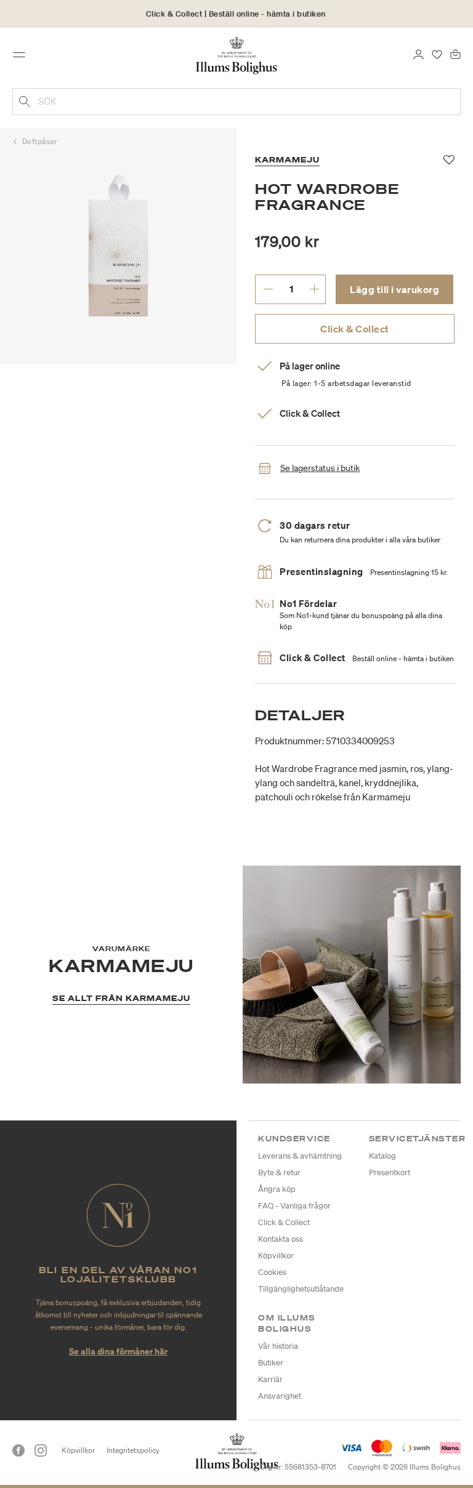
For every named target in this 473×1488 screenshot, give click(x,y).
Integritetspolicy (133, 1450)
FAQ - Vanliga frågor (294, 1205)
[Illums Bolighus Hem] (237, 54)
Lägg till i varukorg (394, 289)
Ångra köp (277, 1189)
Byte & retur (279, 1172)
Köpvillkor (276, 1255)
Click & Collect (354, 329)
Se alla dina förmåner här (118, 1351)
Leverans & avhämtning (300, 1156)
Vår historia (278, 1346)
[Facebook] (18, 1450)
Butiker (270, 1362)
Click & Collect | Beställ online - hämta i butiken (236, 14)
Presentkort (389, 1172)
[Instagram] (40, 1450)
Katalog (382, 1156)
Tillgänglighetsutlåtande (301, 1289)
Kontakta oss (280, 1239)
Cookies (272, 1272)
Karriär (270, 1379)
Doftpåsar (39, 141)
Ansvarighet (279, 1396)
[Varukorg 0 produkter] (455, 53)
